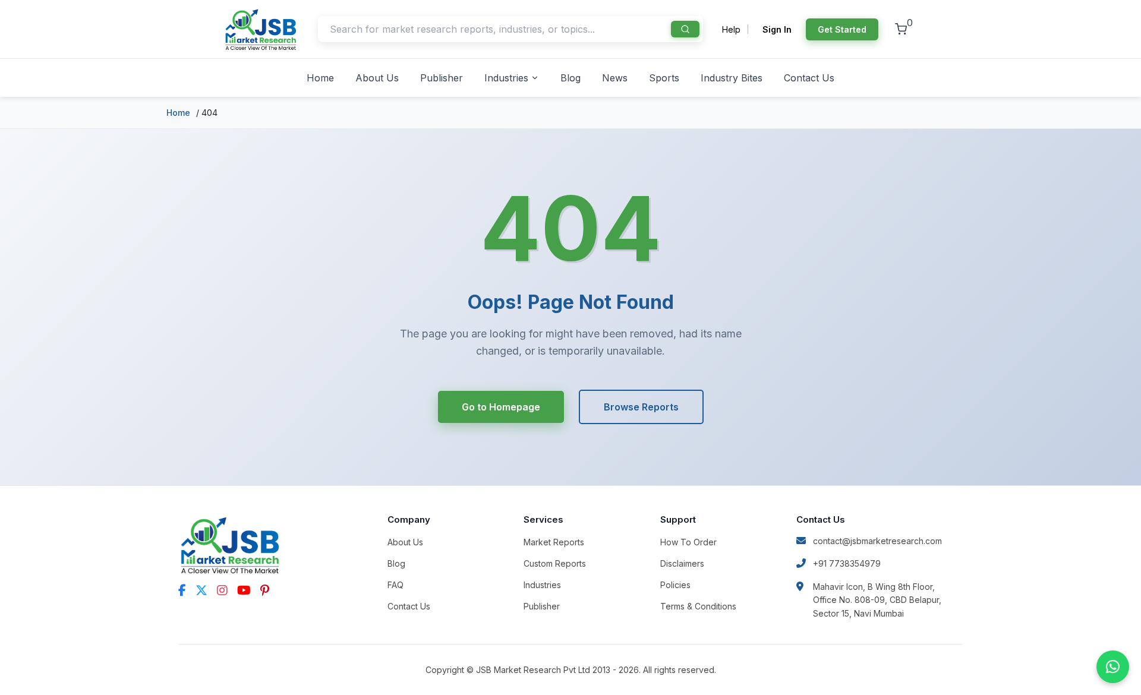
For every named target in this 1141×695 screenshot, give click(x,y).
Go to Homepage (501, 407)
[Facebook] (182, 590)
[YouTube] (244, 590)
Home (320, 78)
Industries (506, 78)
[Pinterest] (264, 590)
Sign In (777, 29)
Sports (664, 78)
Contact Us (809, 78)
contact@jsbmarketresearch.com (877, 541)
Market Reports (554, 542)
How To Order (688, 542)
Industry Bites (731, 78)
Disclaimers (682, 563)
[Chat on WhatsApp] (1112, 666)
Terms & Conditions (698, 606)
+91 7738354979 (847, 563)
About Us (377, 78)
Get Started (842, 29)
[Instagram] (222, 590)
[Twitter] (201, 590)
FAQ (395, 585)
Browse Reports (641, 407)
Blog (570, 78)
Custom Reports (555, 563)
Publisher (441, 78)
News (615, 78)
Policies (675, 585)
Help (731, 29)
